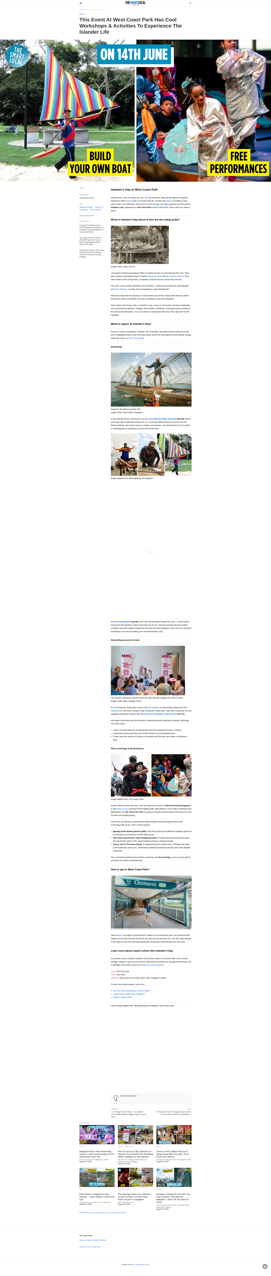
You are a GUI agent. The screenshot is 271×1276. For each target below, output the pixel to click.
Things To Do (93, 9)
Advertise (87, 1212)
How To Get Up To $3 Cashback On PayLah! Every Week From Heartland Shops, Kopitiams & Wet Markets (135, 1154)
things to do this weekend (152, 965)
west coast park (95, 209)
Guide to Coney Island (122, 997)
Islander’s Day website (134, 338)
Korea (99, 1247)
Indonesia (82, 1247)
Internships (99, 1212)
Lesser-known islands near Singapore (129, 994)
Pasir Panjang (120, 289)
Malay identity (116, 711)
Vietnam (89, 1247)
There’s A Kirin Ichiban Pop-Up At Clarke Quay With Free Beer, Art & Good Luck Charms (172, 1154)
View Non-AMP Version (142, 1264)
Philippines (102, 1240)
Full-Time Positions (110, 1212)
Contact (92, 1212)
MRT (121, 935)
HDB (146, 198)
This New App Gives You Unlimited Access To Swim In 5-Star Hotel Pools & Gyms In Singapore (134, 1197)
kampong (129, 201)
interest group (122, 809)
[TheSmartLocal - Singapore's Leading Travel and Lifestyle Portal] (135, 3)
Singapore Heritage (86, 207)
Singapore (82, 1240)
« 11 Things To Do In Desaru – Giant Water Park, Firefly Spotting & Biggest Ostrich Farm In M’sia (129, 1114)
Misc (81, 1189)
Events (102, 9)
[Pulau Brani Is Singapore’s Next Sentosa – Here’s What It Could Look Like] (97, 1177)
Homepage (82, 9)
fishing (169, 201)
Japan (94, 1247)
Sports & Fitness (124, 1189)
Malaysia (159, 1189)
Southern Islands (176, 276)
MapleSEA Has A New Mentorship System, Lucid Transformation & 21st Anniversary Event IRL (96, 1154)
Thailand (96, 1240)
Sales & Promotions (125, 1146)
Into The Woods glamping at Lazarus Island (131, 991)
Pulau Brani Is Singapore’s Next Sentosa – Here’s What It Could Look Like (96, 1197)
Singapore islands (154, 276)
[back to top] (265, 1266)
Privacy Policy (121, 1212)
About (81, 1212)
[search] (190, 3)
